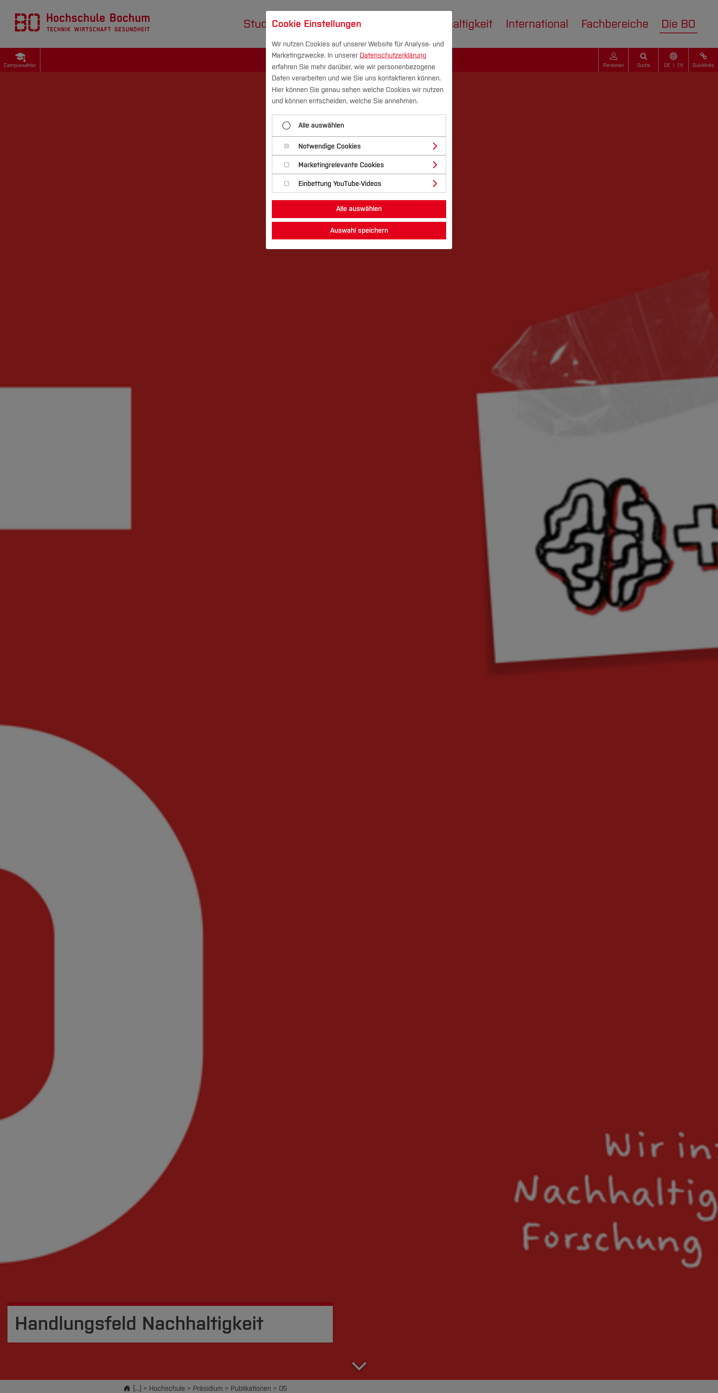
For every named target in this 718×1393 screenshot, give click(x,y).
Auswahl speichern (359, 230)
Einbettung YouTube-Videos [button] (339, 184)
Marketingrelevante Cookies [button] (341, 165)
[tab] (362, 146)
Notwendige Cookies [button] (329, 146)
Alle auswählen (321, 125)
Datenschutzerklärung (393, 55)
